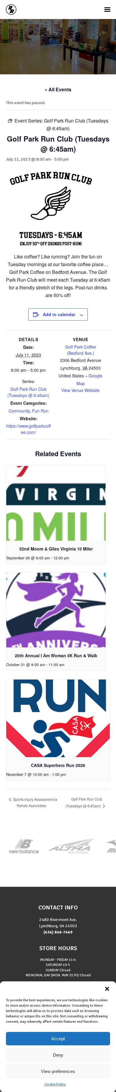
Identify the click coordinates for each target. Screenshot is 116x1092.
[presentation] (56, 503)
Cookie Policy (55, 1084)
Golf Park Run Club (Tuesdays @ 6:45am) (28, 392)
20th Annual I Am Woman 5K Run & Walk (56, 655)
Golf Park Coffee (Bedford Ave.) (80, 350)
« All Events (58, 89)
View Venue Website (80, 390)
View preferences (58, 1071)
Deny (58, 1055)
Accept (58, 1038)
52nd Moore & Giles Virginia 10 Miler (56, 549)
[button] (107, 989)
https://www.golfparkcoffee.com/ (28, 429)
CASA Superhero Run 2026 (58, 765)
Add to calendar (59, 314)
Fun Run (40, 411)
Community (19, 411)
